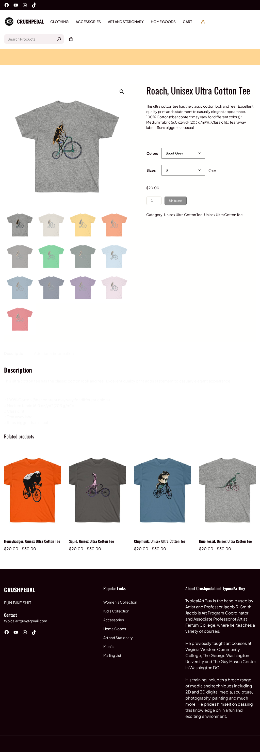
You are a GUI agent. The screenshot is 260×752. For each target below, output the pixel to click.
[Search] (59, 39)
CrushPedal (30, 21)
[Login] (202, 21)
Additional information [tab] (54, 353)
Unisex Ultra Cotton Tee (183, 214)
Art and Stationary (118, 637)
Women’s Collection (120, 602)
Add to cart (175, 200)
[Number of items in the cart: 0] (71, 39)
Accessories (113, 620)
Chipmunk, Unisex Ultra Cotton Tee (160, 541)
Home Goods (114, 628)
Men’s (108, 646)
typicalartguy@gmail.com (25, 621)
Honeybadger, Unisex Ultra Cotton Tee (32, 541)
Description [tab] (15, 353)
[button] (121, 91)
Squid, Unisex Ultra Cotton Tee (91, 541)
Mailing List (112, 655)
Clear (212, 170)
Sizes (151, 170)
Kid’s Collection (116, 611)
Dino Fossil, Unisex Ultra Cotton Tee (225, 541)
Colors (152, 153)
